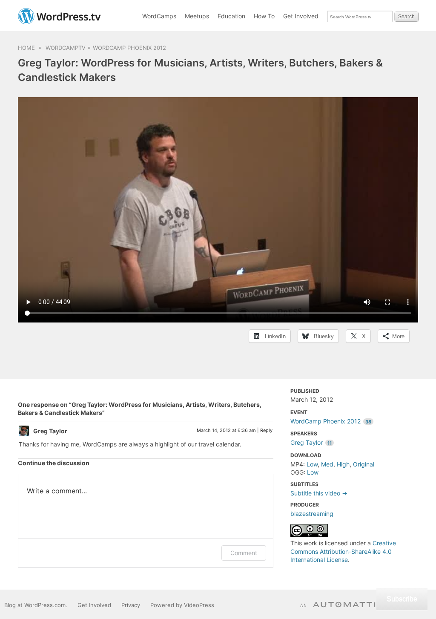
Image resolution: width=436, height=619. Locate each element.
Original (363, 464)
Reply (266, 430)
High (343, 464)
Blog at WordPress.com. (35, 605)
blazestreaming (311, 513)
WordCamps (159, 16)
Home (26, 47)
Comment (243, 552)
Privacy (130, 605)
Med (327, 464)
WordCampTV (66, 47)
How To (264, 16)
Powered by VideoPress (182, 605)
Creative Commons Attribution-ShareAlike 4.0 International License (343, 551)
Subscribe (402, 598)
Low (312, 464)
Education (231, 16)
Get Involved (300, 16)
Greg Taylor (311, 442)
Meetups (197, 16)
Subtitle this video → (318, 493)
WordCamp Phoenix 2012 (129, 47)
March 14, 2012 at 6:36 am (226, 430)
